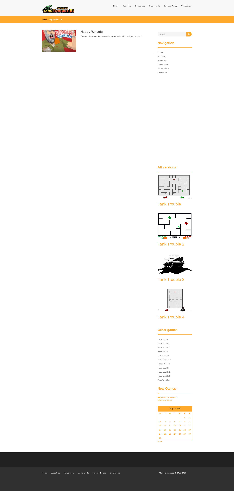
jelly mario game (165, 400)
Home (115, 6)
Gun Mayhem (163, 356)
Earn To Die (163, 339)
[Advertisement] (175, 120)
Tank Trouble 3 (164, 376)
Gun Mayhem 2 (164, 360)
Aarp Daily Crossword (167, 397)
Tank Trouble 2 (164, 372)
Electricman (163, 351)
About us (127, 6)
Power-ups (140, 6)
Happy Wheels (91, 32)
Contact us (186, 6)
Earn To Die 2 (163, 343)
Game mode (154, 6)
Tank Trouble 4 (164, 380)
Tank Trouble (163, 368)
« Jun (160, 441)
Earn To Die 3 (163, 347)
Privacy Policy (170, 6)
